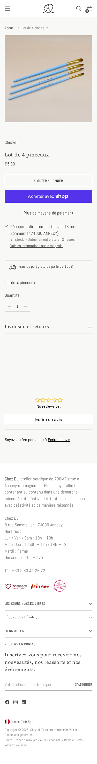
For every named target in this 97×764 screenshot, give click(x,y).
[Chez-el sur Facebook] (8, 703)
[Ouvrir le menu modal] (7, 8)
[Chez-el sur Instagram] (16, 703)
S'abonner (83, 684)
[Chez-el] (48, 8)
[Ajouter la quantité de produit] (9, 306)
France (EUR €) (21, 722)
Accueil (10, 27)
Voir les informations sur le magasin (36, 245)
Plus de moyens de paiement (48, 213)
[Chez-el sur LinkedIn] (24, 703)
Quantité (12, 295)
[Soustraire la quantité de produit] (25, 306)
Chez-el (11, 142)
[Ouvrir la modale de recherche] (78, 8)
